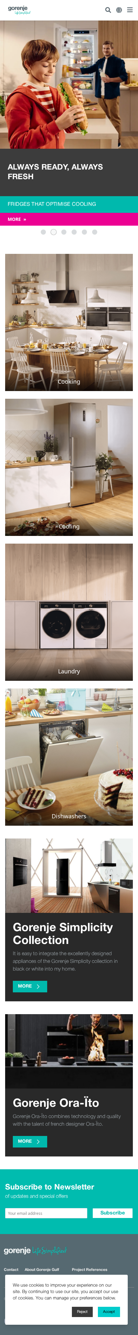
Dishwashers (69, 816)
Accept (109, 1312)
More (17, 219)
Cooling (69, 526)
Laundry (69, 671)
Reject (82, 1312)
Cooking (69, 381)
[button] (43, 232)
